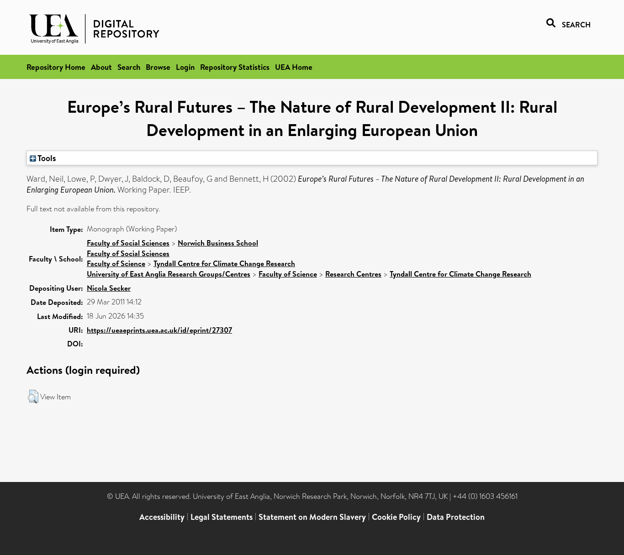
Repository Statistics (235, 67)
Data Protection (456, 517)
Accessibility (162, 517)
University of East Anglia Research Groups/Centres (168, 274)
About (101, 67)
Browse (158, 67)
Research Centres (353, 274)
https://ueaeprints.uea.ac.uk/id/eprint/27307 (159, 330)
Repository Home (55, 67)
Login (185, 67)
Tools (46, 158)
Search (128, 67)
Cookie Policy (396, 517)
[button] (33, 396)
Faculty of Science (116, 263)
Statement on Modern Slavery (312, 517)
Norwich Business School (218, 243)
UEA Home (293, 67)
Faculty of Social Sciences (128, 243)
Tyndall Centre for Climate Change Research (224, 263)
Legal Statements (221, 517)
